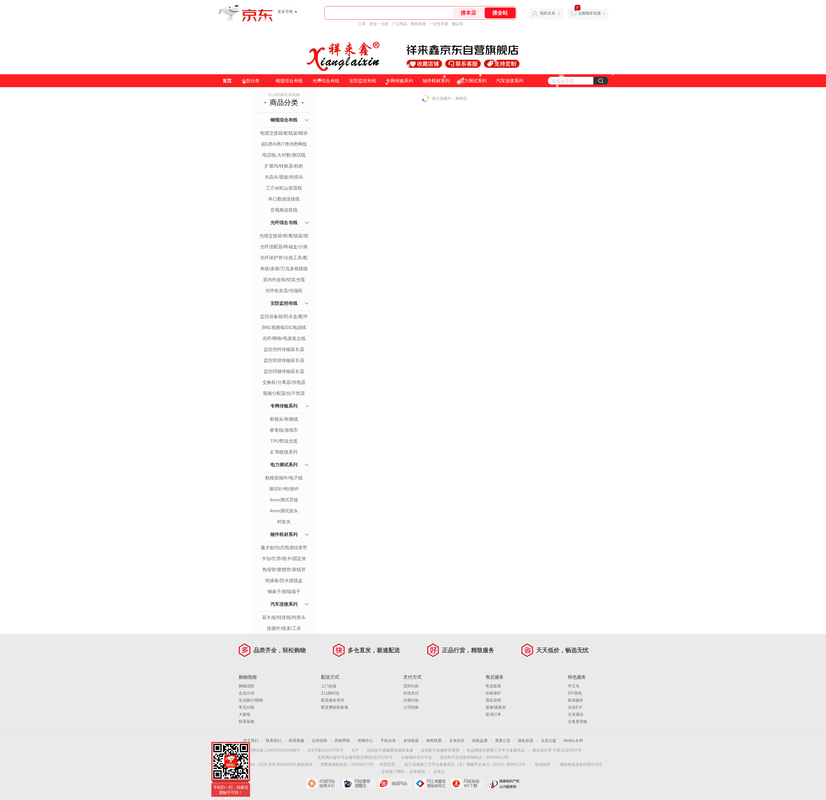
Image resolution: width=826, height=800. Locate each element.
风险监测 (480, 740)
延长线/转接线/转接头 (284, 617)
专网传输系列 (399, 80)
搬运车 (457, 24)
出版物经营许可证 (416, 757)
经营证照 (387, 764)
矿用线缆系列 (283, 452)
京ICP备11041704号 (325, 750)
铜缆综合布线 (289, 80)
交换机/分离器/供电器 (284, 382)
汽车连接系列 (509, 80)
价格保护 (493, 693)
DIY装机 (575, 693)
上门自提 (329, 686)
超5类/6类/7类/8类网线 (284, 144)
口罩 (362, 24)
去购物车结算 (589, 13)
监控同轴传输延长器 (284, 371)
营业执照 (542, 764)
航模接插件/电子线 (284, 477)
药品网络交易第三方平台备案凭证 (496, 750)
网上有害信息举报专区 (431, 783)
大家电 (244, 714)
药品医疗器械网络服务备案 (390, 750)
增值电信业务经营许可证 (581, 764)
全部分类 (250, 80)
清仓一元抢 (378, 24)
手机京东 (388, 740)
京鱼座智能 (577, 721)
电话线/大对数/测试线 (284, 155)
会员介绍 (246, 693)
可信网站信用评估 (322, 783)
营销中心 (365, 740)
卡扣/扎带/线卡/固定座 (284, 558)
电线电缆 (418, 24)
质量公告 (502, 740)
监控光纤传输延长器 (284, 349)
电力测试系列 (473, 80)
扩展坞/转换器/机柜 (284, 166)
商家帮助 (342, 740)
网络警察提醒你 (359, 783)
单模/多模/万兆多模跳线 (284, 268)
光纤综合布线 (325, 80)
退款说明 (493, 700)
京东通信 (575, 714)
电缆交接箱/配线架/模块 (284, 133)
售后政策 (493, 686)
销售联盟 (434, 740)
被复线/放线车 (284, 430)
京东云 (439, 771)
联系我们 (273, 740)
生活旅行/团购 (251, 700)
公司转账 (411, 707)
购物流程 (246, 686)
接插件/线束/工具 (284, 628)
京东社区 (457, 740)
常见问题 (246, 707)
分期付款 (411, 700)
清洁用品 (399, 24)
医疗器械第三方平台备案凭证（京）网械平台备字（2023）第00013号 (465, 764)
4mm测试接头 (284, 510)
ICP (355, 750)
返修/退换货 (496, 707)
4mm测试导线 (284, 499)
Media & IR (573, 740)
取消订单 (493, 714)
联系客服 (246, 721)
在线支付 (411, 693)
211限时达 (330, 693)
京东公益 (548, 740)
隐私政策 (525, 740)
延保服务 (575, 700)
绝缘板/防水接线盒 (284, 580)
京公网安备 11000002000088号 (272, 750)
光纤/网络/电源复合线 (284, 338)
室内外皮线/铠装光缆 (284, 279)
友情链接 (411, 740)
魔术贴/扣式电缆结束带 (284, 547)
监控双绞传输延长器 (284, 360)
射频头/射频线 (284, 419)
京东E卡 (575, 707)
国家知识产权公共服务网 (503, 783)
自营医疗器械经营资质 (440, 750)
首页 (227, 80)
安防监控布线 (362, 80)
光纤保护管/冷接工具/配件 (284, 258)
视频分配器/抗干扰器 (284, 393)
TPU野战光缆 (283, 441)
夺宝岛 (573, 686)
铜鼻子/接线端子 (283, 591)
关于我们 (250, 740)
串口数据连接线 (284, 198)
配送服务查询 (332, 700)
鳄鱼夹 (284, 521)
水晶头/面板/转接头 (284, 176)
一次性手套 (438, 24)
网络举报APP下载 (467, 783)
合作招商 (319, 740)
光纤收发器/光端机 (284, 290)
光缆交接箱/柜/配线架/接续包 (283, 236)
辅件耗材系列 (436, 80)
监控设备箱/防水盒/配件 (284, 316)
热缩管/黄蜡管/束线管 (284, 569)
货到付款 (411, 686)
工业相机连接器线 (284, 187)
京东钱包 (417, 771)
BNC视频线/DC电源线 (284, 327)
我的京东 (547, 13)
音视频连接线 (283, 209)
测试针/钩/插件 (284, 488)
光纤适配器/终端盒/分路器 (284, 247)
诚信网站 (395, 783)
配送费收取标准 (334, 707)
